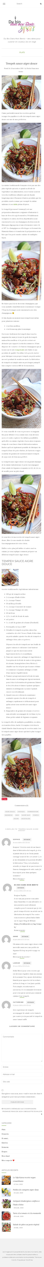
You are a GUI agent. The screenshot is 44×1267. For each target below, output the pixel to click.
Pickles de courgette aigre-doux (26, 1190)
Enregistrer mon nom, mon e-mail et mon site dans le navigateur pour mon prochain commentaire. (22, 1095)
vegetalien (25, 818)
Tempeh (36, 815)
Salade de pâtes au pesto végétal (26, 1224)
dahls (15, 204)
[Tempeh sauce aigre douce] (21, 92)
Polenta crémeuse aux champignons (19, 1109)
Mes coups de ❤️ (8, 1160)
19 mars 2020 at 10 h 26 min (22, 891)
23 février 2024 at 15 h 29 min (22, 1005)
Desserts (5, 1134)
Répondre (27, 839)
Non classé (6, 1156)
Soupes (4, 1152)
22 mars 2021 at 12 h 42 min (21, 966)
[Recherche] (40, 4)
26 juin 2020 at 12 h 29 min (21, 939)
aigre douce (10, 811)
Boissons (5, 1147)
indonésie (9, 815)
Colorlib (13, 1260)
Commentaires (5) (21, 805)
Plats (22, 52)
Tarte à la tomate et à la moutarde (27, 1213)
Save (5, 799)
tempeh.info (19, 350)
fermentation (33, 811)
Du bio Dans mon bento (26, 885)
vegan (16, 818)
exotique (21, 811)
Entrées (5, 1143)
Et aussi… (5, 1138)
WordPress (29, 1260)
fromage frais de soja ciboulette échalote (22, 1111)
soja (17, 815)
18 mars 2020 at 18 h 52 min (21, 842)
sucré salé (26, 815)
